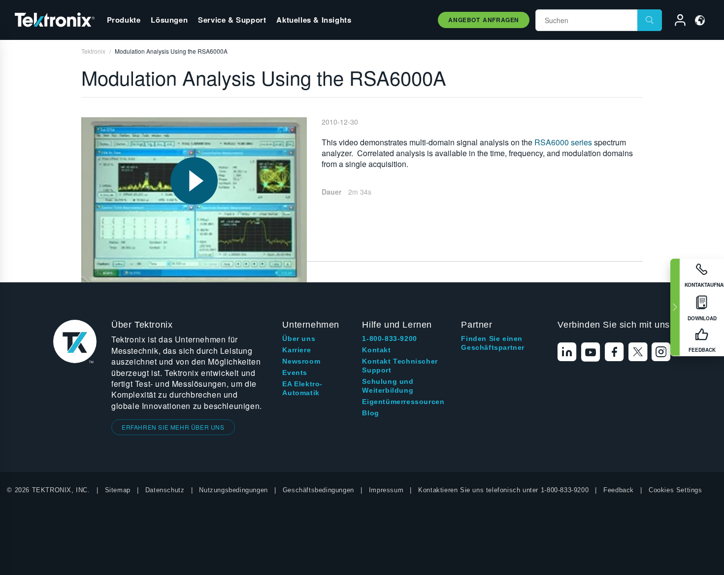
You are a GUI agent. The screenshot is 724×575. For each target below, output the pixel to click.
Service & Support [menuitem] (232, 19)
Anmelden (676, 22)
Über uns (298, 338)
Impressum (386, 490)
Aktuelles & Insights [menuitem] (313, 19)
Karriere (296, 350)
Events (294, 372)
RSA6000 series (563, 142)
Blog (370, 413)
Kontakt (376, 350)
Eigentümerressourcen (403, 402)
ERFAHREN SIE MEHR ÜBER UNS (173, 427)
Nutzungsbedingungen (233, 490)
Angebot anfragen (483, 19)
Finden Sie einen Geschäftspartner (493, 343)
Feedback (618, 490)
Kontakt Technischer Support (399, 365)
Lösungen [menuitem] (169, 19)
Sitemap (118, 490)
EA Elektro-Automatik (302, 388)
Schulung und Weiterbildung (387, 385)
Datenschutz (165, 490)
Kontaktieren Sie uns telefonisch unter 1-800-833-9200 (503, 490)
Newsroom (301, 361)
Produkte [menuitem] (124, 19)
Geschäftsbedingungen (318, 490)
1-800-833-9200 (389, 338)
